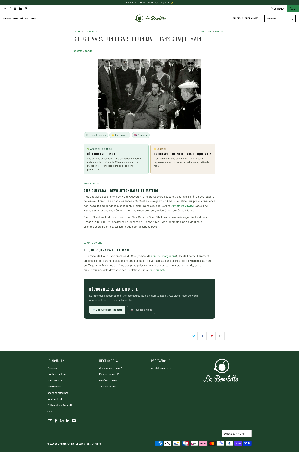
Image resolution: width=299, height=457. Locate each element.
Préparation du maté (109, 374)
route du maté (157, 270)
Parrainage (52, 368)
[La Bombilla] (150, 18)
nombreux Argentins (163, 256)
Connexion (279, 8)
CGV (49, 411)
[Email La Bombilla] (4, 8)
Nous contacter (54, 380)
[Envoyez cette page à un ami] (221, 336)
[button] (253, 18)
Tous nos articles (107, 386)
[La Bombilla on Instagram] (14, 8)
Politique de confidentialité (60, 405)
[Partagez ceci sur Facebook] (203, 336)
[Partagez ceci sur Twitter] (194, 336)
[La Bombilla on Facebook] (9, 8)
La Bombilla (60, 443)
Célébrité (77, 51)
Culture (88, 51)
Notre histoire (54, 386)
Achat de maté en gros (162, 368)
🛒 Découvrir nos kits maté (107, 309)
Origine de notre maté (57, 393)
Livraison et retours (56, 374)
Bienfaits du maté (108, 380)
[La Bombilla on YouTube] (25, 8)
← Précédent (205, 32)
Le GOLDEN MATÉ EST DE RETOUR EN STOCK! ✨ (149, 2)
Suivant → (220, 32)
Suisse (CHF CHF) (235, 433)
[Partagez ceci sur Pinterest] (212, 336)
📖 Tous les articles (141, 309)
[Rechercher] (291, 18)
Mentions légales (55, 399)
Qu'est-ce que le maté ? (110, 368)
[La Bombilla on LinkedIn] (20, 8)
